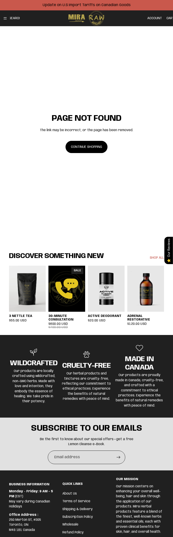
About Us (69, 493)
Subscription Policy (77, 516)
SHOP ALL (157, 257)
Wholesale (70, 524)
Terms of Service (76, 501)
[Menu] (5, 18)
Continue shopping (86, 147)
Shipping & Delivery (77, 509)
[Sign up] (118, 457)
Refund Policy (73, 532)
